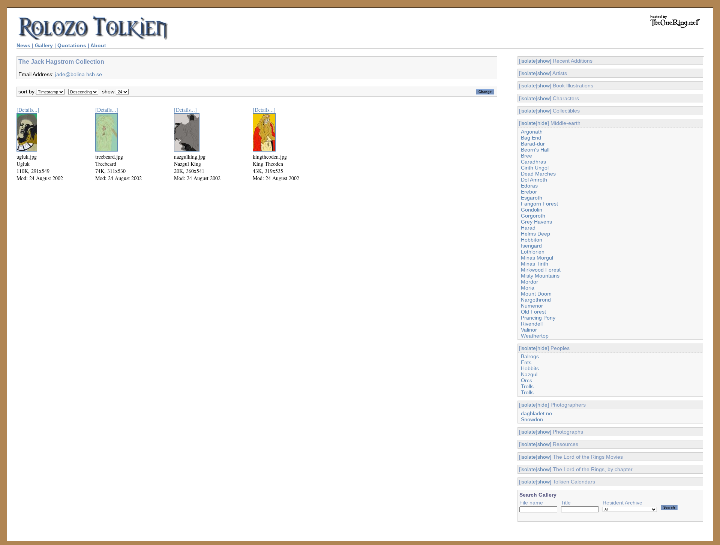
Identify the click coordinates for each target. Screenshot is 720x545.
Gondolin (531, 210)
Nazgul (529, 374)
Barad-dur (533, 144)
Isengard (531, 246)
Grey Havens (536, 222)
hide (542, 123)
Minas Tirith (534, 264)
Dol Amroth (534, 180)
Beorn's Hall (535, 150)
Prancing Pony (538, 318)
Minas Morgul (537, 258)
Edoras (529, 186)
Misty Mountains (540, 276)
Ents (526, 362)
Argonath (532, 132)
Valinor (529, 330)
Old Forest (533, 312)
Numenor (532, 306)
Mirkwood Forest (541, 270)
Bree (526, 156)
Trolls (527, 386)
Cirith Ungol (535, 168)
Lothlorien (532, 252)
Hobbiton (531, 240)
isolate (528, 61)
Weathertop (535, 336)
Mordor (529, 282)
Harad (528, 228)
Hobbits (530, 368)
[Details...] (27, 109)
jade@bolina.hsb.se (78, 74)
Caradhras (533, 162)
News (23, 45)
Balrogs (530, 356)
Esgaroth (531, 198)
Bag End (531, 138)
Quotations (71, 45)
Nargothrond (536, 300)
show (543, 61)
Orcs (526, 380)
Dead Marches (538, 174)
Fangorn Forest (539, 204)
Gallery (44, 45)
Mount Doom (536, 294)
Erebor (529, 192)
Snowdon (532, 419)
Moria (527, 288)
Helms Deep (535, 234)
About (98, 45)
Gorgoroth (533, 216)
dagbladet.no (536, 413)
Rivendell (532, 324)
